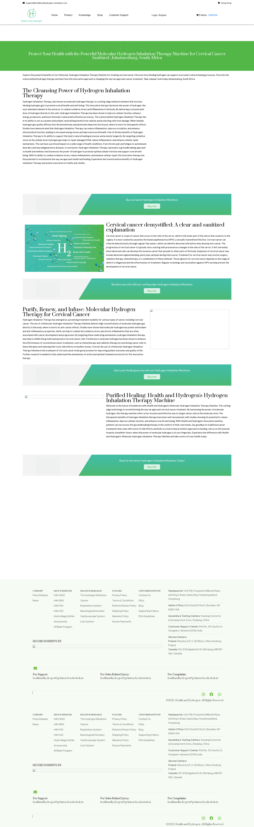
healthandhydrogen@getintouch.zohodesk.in (58, 678)
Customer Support (118, 15)
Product (68, 15)
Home (54, 15)
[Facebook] (211, 694)
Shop (100, 15)
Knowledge (85, 15)
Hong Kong (225, 3)
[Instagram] (203, 694)
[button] (68, 15)
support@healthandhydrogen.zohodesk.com (46, 3)
